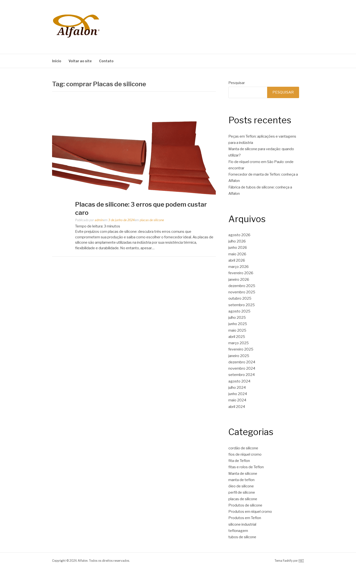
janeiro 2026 (238, 279)
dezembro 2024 (241, 362)
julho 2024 (237, 387)
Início (56, 61)
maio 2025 (237, 330)
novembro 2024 (241, 368)
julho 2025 (237, 317)
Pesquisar (236, 83)
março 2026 (238, 267)
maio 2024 (237, 400)
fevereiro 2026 (240, 273)
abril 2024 (236, 407)
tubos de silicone (242, 537)
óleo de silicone (241, 486)
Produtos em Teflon (244, 518)
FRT (301, 560)
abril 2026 (236, 260)
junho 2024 (237, 394)
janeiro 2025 (238, 356)
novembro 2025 (241, 292)
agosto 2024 (239, 381)
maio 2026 (237, 254)
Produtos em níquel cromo (250, 511)
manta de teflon (241, 480)
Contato (106, 61)
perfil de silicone (241, 492)
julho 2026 (237, 241)
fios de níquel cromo (245, 454)
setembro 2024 (241, 375)
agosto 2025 (239, 311)
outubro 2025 (239, 298)
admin (99, 220)
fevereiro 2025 (240, 349)
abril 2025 (236, 337)
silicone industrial (242, 524)
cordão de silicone (243, 448)
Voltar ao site (80, 61)
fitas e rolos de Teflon (246, 467)
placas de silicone (152, 220)
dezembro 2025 (241, 286)
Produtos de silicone (245, 505)
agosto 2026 (239, 235)
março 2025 (238, 343)
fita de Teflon (239, 461)
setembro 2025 (241, 305)
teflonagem (238, 531)
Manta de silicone (242, 473)
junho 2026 (237, 247)
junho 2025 (237, 324)
